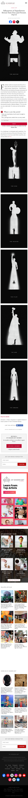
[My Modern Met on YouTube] (24, 775)
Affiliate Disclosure (16, 791)
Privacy (21, 791)
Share (20, 425)
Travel (23, 768)
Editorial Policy (10, 789)
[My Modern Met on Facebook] (4, 775)
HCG (10, 136)
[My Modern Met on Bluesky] (18, 779)
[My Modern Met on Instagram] (16, 775)
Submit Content (19, 789)
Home (12, 8)
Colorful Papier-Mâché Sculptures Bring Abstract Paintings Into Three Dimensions (7, 731)
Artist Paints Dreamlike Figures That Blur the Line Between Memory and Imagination (6, 626)
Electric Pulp (20, 795)
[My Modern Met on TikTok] (10, 779)
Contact (5, 791)
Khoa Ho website (5, 416)
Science (13, 768)
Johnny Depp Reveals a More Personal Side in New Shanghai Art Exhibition (6, 645)
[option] (7, 518)
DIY (7, 767)
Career (11, 767)
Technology (18, 768)
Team (15, 789)
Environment (7, 768)
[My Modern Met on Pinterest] (8, 775)
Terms (13, 792)
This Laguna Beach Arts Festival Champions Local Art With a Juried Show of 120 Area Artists (21, 710)
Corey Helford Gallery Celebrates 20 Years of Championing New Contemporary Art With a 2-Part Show (7, 711)
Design (9, 765)
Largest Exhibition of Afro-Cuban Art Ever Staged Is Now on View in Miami (21, 626)
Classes (21, 767)
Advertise (9, 791)
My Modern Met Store (9, 533)
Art (16, 8)
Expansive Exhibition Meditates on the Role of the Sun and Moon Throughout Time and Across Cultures (20, 690)
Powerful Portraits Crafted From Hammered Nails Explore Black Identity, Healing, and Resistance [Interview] (7, 690)
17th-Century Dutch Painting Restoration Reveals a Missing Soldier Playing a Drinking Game (21, 606)
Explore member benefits (14, 449)
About (5, 789)
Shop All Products (14, 580)
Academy (13, 770)
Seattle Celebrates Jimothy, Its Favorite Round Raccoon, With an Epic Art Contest (21, 645)
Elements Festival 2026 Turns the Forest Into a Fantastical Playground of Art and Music (7, 605)
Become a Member (14, 446)
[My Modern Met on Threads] (14, 779)
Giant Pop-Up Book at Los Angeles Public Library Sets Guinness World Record (20, 731)
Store (17, 770)
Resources (16, 767)
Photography (15, 765)
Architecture (21, 765)
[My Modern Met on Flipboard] (20, 775)
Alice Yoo (11, 18)
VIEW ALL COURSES (9, 492)
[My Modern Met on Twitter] (12, 775)
